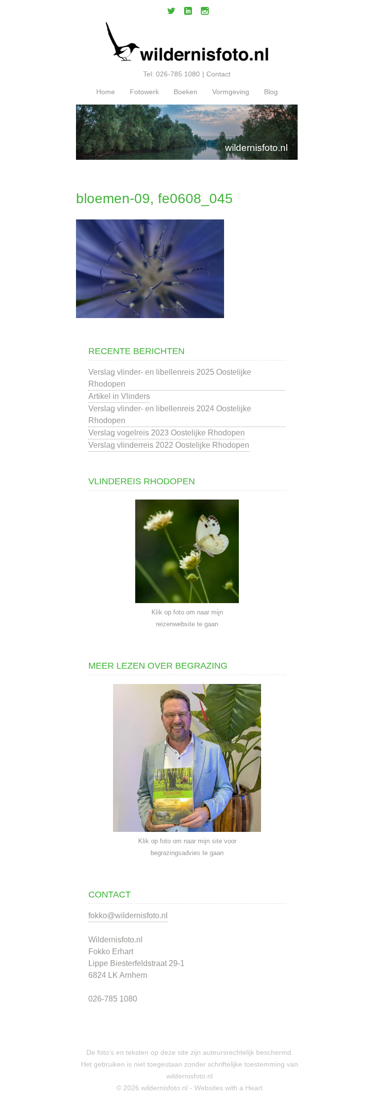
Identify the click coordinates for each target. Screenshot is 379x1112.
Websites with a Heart (228, 1088)
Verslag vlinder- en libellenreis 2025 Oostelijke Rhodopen (169, 378)
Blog (271, 92)
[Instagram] (205, 13)
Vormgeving (230, 92)
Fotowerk (144, 92)
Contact (218, 74)
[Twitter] (171, 13)
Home (105, 92)
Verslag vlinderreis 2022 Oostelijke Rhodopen (168, 445)
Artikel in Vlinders (119, 396)
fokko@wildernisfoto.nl (128, 915)
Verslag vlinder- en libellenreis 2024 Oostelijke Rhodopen (169, 414)
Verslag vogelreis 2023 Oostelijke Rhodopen (166, 433)
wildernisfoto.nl (256, 148)
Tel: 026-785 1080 (171, 74)
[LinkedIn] (188, 13)
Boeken (185, 92)
